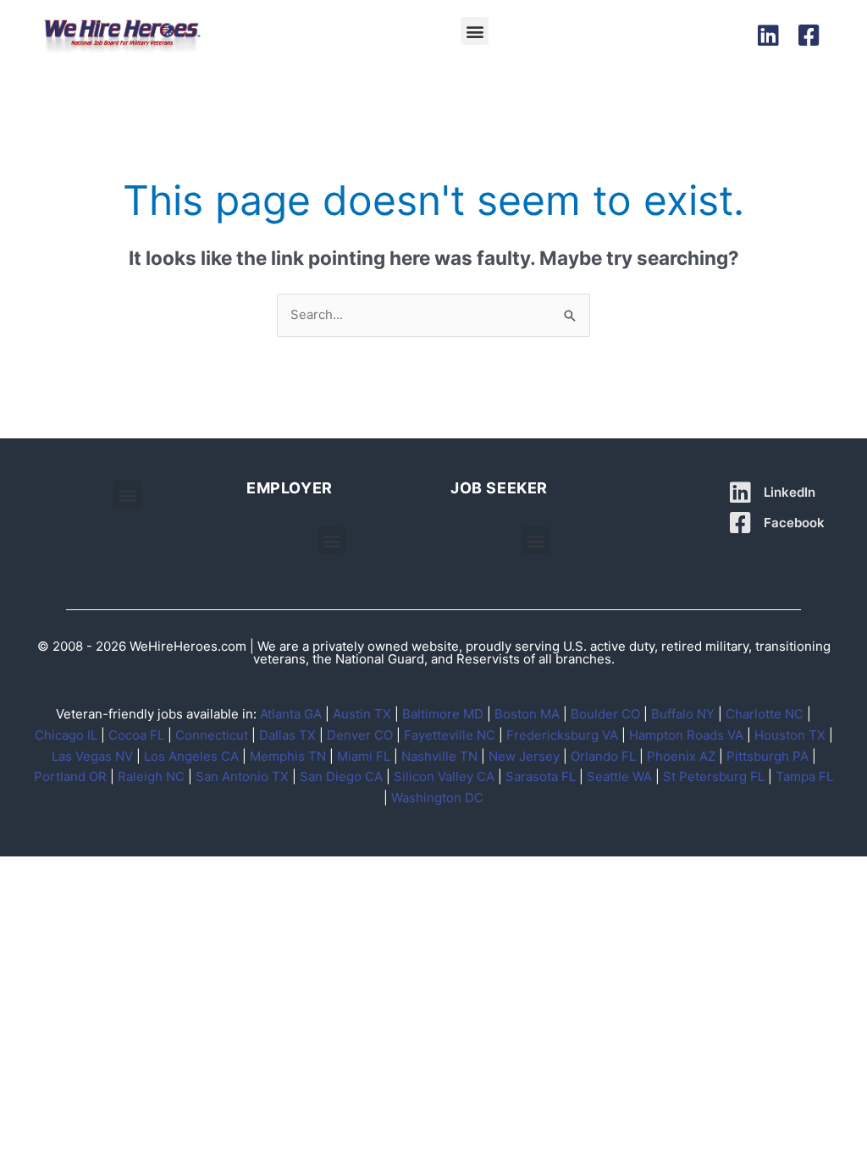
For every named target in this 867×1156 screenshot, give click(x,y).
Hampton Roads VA (686, 735)
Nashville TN (439, 756)
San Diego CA (341, 776)
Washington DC (437, 798)
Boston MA (527, 714)
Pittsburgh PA (767, 756)
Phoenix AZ (681, 756)
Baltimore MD (442, 714)
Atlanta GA (291, 714)
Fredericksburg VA (562, 735)
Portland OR (70, 776)
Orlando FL (603, 756)
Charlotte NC (764, 714)
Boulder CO (605, 714)
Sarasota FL (540, 776)
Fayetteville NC (449, 735)
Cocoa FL (136, 735)
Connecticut (211, 735)
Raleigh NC (151, 776)
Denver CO (360, 735)
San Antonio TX (242, 776)
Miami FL (363, 756)
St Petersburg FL (714, 776)
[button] (475, 31)
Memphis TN (288, 756)
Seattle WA (619, 776)
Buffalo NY (683, 714)
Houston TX (790, 735)
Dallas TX (287, 735)
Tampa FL (804, 776)
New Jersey (524, 756)
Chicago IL (66, 735)
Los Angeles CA (191, 756)
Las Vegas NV (92, 756)
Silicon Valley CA (444, 776)
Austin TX (362, 714)
